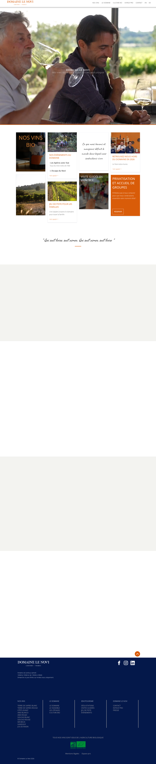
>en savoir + (53, 175)
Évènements (86, 712)
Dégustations (87, 705)
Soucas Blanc (24, 717)
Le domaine (106, 3)
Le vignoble (54, 708)
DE (150, 3)
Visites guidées (87, 708)
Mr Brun (21, 722)
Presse (116, 710)
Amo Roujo (22, 715)
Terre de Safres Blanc (27, 705)
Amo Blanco (23, 712)
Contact (139, 3)
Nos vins (95, 3)
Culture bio (117, 3)
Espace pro (129, 3)
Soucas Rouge (24, 719)
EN (146, 3)
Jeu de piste (86, 710)
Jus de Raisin (23, 726)
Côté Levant (23, 710)
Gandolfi (22, 724)
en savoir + (65, 434)
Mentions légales (72, 753)
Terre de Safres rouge (28, 708)
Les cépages (54, 710)
